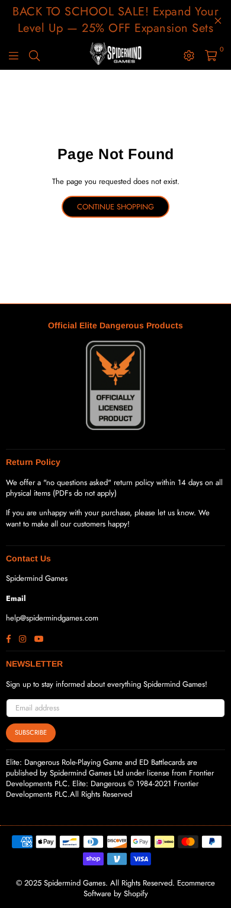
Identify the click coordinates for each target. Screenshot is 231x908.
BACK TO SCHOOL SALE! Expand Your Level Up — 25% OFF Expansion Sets (115, 20)
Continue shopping (115, 206)
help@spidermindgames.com (52, 617)
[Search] (34, 55)
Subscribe (31, 732)
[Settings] (189, 55)
